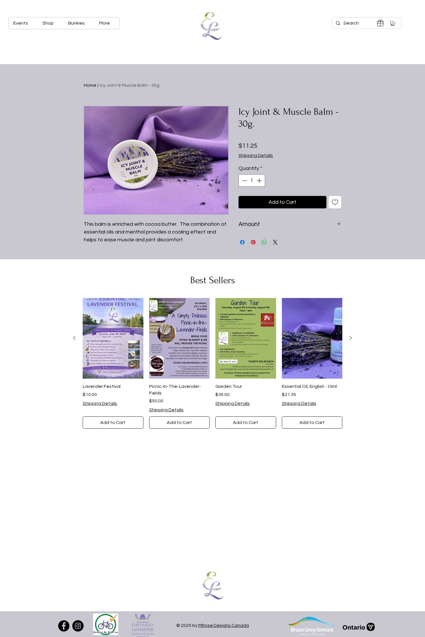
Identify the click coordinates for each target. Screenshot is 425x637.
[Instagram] (78, 626)
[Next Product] (350, 337)
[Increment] (259, 180)
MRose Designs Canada (223, 625)
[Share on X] (275, 242)
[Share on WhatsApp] (264, 242)
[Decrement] (243, 180)
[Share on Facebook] (242, 242)
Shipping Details (256, 155)
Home (90, 85)
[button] (392, 23)
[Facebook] (63, 626)
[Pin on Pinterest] (253, 242)
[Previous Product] (74, 337)
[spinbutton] (251, 180)
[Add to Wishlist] (335, 202)
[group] (212, 363)
